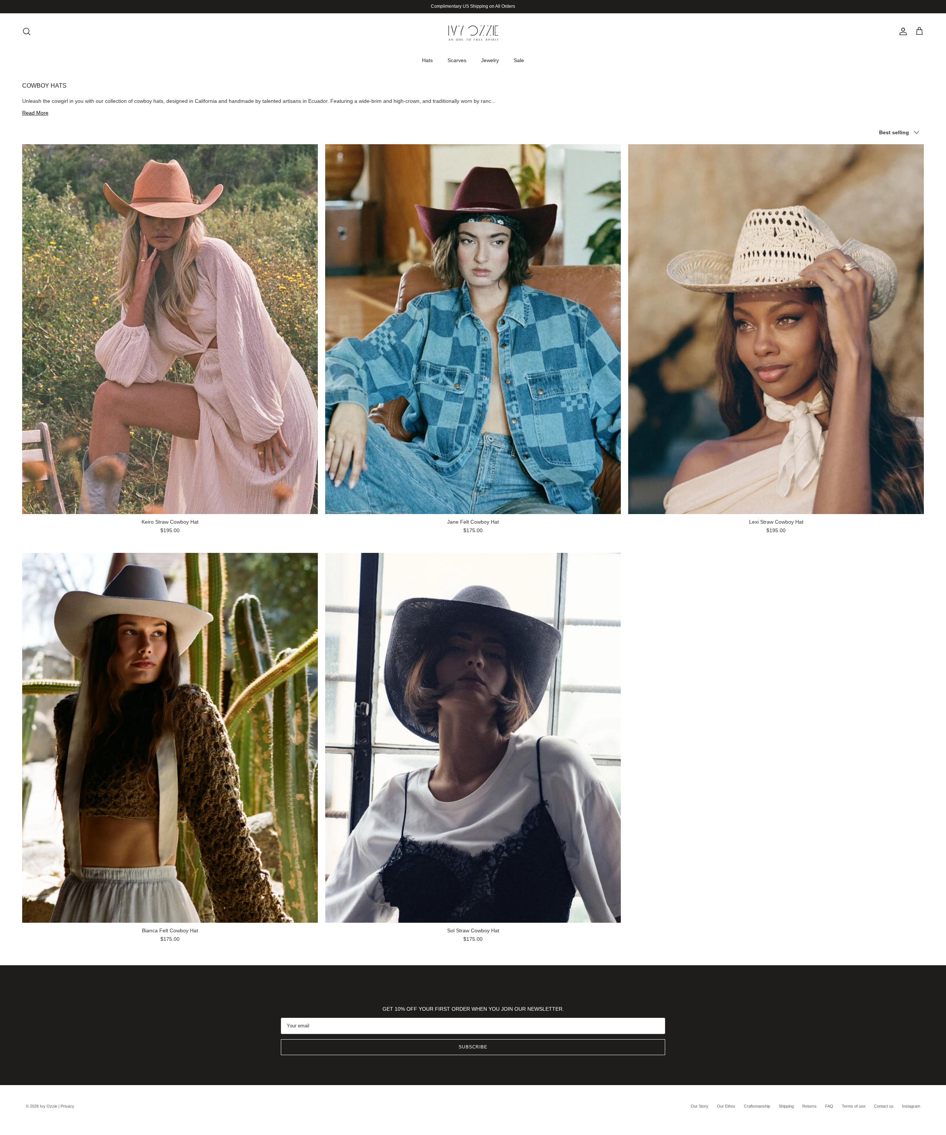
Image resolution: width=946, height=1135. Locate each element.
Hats (427, 60)
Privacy (67, 1106)
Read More (35, 113)
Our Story (699, 1106)
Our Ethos (726, 1106)
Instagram (911, 1106)
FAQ (829, 1106)
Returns (809, 1106)
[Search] (26, 31)
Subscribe (473, 1047)
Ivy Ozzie (48, 1106)
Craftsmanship (757, 1106)
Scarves (457, 60)
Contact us (884, 1106)
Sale (519, 60)
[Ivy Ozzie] (473, 31)
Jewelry (490, 60)
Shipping (786, 1106)
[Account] (902, 31)
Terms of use (853, 1106)
